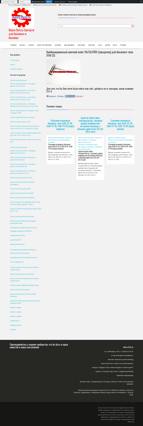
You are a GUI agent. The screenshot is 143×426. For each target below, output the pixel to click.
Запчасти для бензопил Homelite (22, 193)
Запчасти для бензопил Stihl (20, 189)
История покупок (16, 69)
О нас (100, 45)
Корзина (58, 45)
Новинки (121, 140)
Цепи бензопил (15, 240)
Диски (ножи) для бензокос (20, 253)
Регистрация (72, 2)
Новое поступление (44, 45)
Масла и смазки (15, 312)
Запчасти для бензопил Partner (21, 178)
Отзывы (123, 45)
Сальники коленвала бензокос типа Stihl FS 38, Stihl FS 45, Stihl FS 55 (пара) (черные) (60, 125)
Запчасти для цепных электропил (22, 216)
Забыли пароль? (59, 2)
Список (31, 45)
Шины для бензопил (17, 244)
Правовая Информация (125, 375)
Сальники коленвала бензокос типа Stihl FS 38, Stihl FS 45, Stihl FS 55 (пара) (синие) (120, 125)
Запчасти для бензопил (18, 147)
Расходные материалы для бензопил (23, 228)
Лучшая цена (14, 321)
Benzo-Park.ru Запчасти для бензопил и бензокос (21, 34)
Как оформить (69, 45)
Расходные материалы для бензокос (23, 250)
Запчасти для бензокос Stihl (20, 122)
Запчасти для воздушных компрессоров (24, 285)
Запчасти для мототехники (20, 290)
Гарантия (91, 45)
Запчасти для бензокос (56, 138)
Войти (49, 2)
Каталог (22, 45)
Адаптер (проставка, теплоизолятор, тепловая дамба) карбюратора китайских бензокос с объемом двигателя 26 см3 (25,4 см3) (90, 124)
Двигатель (112, 138)
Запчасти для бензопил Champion (22, 198)
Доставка (81, 45)
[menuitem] (39, 1)
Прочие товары (15, 316)
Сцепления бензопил (17, 235)
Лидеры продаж (15, 325)
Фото (115, 45)
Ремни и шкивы (15, 307)
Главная (13, 45)
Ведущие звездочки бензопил (21, 231)
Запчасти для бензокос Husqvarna (22, 117)
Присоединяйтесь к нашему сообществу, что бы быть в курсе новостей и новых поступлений (39, 345)
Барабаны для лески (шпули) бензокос (24, 257)
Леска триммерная (17, 262)
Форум (107, 45)
